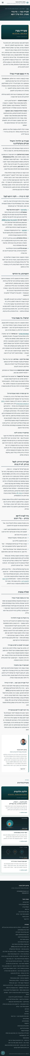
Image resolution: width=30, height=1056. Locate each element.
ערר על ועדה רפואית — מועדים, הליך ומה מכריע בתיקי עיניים (15, 956)
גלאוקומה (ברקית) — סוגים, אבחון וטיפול (19, 978)
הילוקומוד (26, 1023)
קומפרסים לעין (25, 1021)
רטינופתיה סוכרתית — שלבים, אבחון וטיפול (19, 980)
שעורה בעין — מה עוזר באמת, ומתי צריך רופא (18, 1043)
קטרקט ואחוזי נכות (24, 939)
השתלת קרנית (25, 907)
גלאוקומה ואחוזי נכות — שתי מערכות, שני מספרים (17, 963)
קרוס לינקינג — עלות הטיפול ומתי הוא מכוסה (19, 1002)
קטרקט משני (26, 1038)
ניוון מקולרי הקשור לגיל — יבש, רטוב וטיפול (19, 983)
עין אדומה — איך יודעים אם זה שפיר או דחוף (19, 1040)
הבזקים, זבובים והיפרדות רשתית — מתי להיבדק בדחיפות (16, 985)
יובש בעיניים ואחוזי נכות (23, 942)
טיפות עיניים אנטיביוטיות (23, 1026)
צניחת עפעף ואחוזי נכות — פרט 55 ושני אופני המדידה (16, 971)
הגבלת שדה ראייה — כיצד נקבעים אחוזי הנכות (18, 954)
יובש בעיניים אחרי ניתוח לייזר (19, 861)
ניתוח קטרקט (26, 902)
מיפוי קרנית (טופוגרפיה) (20, 832)
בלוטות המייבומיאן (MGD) (9, 220)
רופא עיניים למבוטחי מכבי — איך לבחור (20, 1016)
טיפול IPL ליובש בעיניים (23, 975)
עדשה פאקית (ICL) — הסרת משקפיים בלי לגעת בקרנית (16, 990)
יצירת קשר (22, 769)
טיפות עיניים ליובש (24, 1028)
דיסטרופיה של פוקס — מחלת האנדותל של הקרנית (17, 999)
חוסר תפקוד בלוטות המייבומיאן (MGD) (20, 946)
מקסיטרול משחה (25, 1030)
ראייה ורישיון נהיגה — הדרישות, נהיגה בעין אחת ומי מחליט (16, 1004)
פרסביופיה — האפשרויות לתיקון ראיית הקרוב (18, 997)
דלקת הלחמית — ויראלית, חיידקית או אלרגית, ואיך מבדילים (18, 803)
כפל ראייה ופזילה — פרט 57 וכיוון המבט (20, 973)
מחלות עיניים (26, 1018)
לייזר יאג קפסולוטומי (24, 1035)
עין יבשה (27, 909)
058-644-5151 (25, 893)
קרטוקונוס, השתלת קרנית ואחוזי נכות (20, 944)
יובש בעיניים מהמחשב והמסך (22, 934)
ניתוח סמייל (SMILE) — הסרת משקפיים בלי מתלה (17, 988)
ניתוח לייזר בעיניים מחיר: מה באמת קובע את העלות (17, 1033)
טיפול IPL (19, 493)
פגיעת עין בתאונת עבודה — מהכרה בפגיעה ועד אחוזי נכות (16, 951)
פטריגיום (27, 1009)
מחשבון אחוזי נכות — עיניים (22, 914)
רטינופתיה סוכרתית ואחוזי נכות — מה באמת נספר (17, 959)
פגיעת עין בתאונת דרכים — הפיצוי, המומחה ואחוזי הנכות (16, 968)
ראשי (27, 9)
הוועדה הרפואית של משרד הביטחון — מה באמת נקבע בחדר (15, 966)
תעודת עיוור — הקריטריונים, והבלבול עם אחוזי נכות (17, 961)
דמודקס (24, 230)
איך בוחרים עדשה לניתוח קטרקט (21, 1047)
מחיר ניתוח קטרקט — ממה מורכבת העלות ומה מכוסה (17, 1045)
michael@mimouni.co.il (23, 891)
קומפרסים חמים (24, 334)
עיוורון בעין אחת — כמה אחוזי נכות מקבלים (19, 949)
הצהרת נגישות (25, 916)
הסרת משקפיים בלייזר (24, 904)
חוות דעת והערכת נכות (24, 912)
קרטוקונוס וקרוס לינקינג (23, 937)
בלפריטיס (24, 210)
